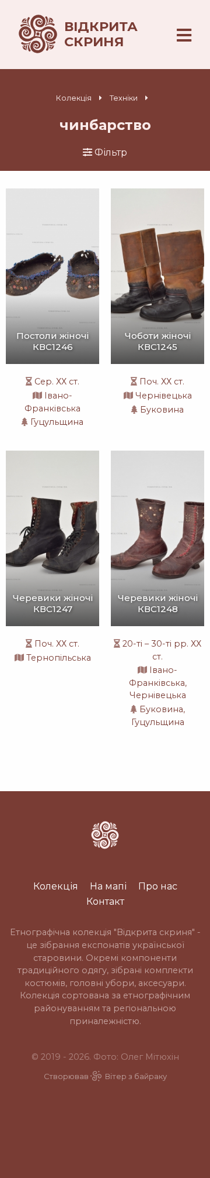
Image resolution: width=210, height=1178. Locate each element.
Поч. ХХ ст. (161, 381)
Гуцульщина (56, 422)
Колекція (74, 98)
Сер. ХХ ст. (56, 381)
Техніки (124, 98)
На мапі (108, 886)
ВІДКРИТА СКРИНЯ (101, 34)
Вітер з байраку (136, 1076)
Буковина (162, 409)
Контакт (105, 901)
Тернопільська (58, 657)
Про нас (157, 886)
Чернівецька (163, 395)
